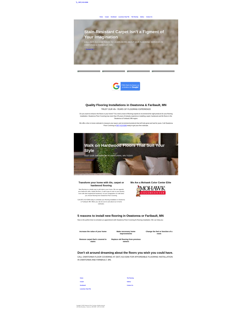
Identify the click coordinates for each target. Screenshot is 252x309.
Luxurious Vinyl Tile (123, 17)
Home (101, 17)
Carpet (107, 17)
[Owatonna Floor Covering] (126, 299)
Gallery (142, 17)
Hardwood (113, 17)
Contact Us (149, 17)
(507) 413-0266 (96, 42)
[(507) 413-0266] (81, 2)
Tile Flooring (134, 17)
